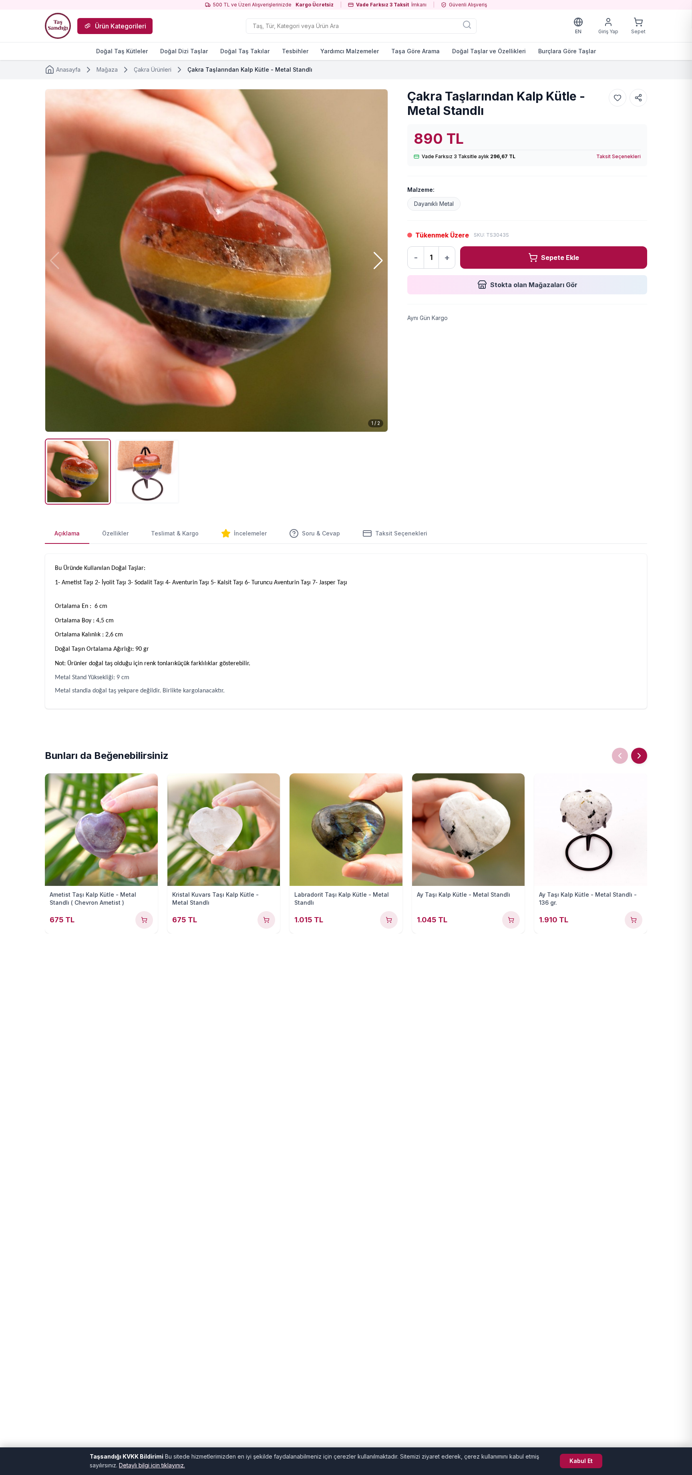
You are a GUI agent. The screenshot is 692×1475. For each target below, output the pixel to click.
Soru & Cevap (321, 533)
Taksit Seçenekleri (618, 156)
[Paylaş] (638, 98)
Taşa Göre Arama (415, 51)
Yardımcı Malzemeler (349, 51)
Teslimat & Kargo (175, 533)
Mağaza (107, 69)
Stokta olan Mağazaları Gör (533, 285)
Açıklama (67, 533)
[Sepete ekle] (144, 920)
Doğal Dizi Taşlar (184, 51)
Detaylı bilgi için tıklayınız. (152, 1465)
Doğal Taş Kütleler (122, 51)
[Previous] (620, 756)
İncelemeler (250, 533)
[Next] (639, 756)
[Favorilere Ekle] (617, 98)
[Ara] (467, 24)
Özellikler (115, 533)
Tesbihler (295, 51)
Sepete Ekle (560, 258)
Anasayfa (68, 69)
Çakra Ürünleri (152, 69)
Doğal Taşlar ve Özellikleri (489, 51)
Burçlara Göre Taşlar (567, 51)
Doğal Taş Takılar (245, 51)
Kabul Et (581, 1460)
